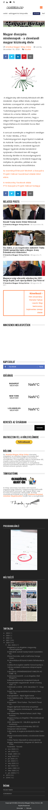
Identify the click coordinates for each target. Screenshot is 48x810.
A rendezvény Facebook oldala (17, 182)
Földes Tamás (8, 790)
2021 (8, 640)
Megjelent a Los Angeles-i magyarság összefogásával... (21, 648)
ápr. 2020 (11, 766)
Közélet (28, 49)
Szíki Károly (7, 793)
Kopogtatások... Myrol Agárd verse (20, 696)
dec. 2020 (12, 645)
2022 (8, 638)
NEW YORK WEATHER (24, 397)
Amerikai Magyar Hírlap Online (17, 455)
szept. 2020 (12, 754)
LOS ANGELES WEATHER (24, 409)
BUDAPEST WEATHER (24, 384)
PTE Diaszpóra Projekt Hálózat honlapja (21, 186)
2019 (8, 775)
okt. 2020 (11, 751)
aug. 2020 (12, 756)
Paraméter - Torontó (14, 747)
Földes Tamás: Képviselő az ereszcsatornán (24, 740)
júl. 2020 (11, 759)
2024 (8, 633)
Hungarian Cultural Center (16, 729)
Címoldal (20, 808)
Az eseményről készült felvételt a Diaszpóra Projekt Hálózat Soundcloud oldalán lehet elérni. (23, 173)
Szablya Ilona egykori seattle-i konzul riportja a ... (26, 665)
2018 (8, 778)
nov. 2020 (11, 749)
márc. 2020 (12, 768)
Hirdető (28, 13)
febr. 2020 (12, 770)
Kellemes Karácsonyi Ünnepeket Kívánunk (23, 680)
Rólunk (28, 808)
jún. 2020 (11, 761)
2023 (8, 635)
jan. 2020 (11, 773)
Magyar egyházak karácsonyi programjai (22, 707)
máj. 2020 (12, 763)
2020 (8, 643)
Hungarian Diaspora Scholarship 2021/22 (23, 726)
